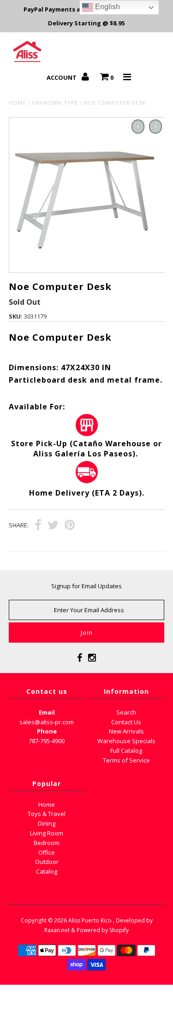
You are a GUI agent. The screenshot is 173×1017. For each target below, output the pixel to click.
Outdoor (47, 861)
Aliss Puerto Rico (90, 920)
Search (126, 712)
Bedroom (47, 843)
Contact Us (126, 722)
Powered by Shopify (103, 930)
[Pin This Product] (70, 526)
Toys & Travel (47, 814)
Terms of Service (126, 760)
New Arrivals (126, 731)
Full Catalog (126, 750)
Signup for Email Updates (86, 586)
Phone (47, 731)
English (106, 7)
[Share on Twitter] (53, 526)
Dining (46, 823)
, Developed (129, 920)
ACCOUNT (62, 77)
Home (17, 102)
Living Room (46, 833)
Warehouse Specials (126, 741)
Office (46, 852)
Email (47, 712)
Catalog (46, 871)
